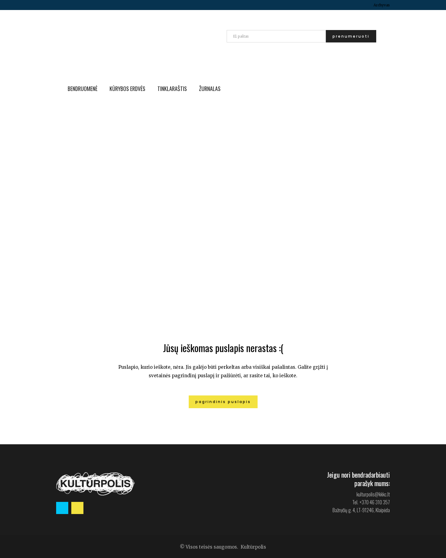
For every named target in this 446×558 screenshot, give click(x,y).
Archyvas (381, 5)
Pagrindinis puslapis (223, 401)
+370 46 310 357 (375, 502)
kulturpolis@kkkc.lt (373, 494)
